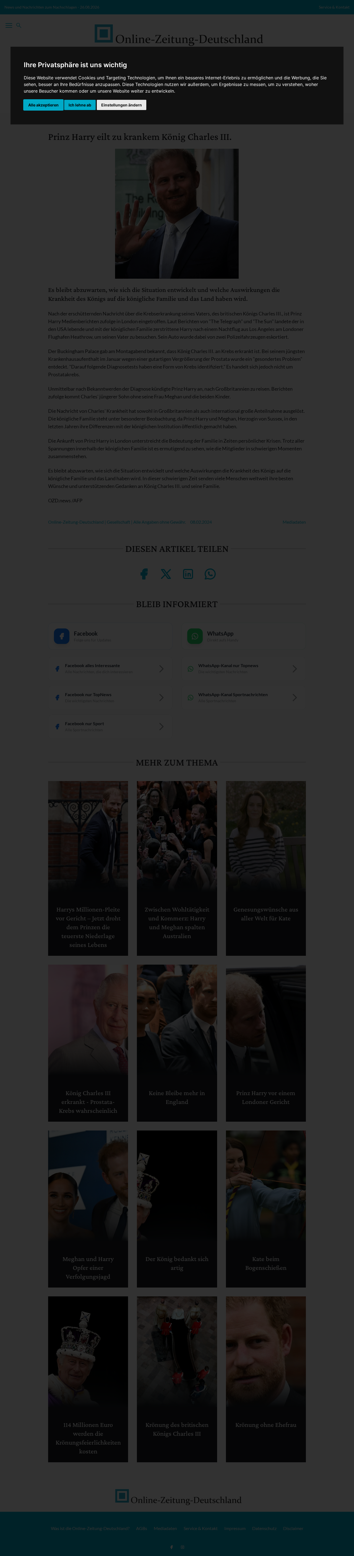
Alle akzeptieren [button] (43, 105)
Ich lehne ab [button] (80, 105)
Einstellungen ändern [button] (121, 105)
